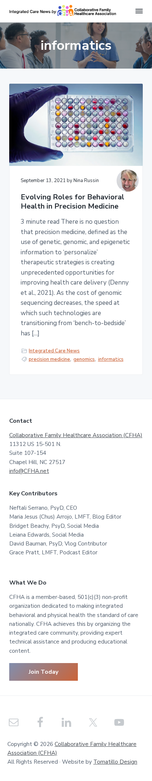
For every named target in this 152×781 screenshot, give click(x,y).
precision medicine (49, 359)
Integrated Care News (54, 351)
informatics (111, 359)
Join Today (43, 672)
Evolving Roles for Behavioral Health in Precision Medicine (72, 202)
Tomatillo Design (115, 762)
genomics (84, 359)
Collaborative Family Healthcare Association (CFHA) (75, 435)
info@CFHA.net (29, 471)
